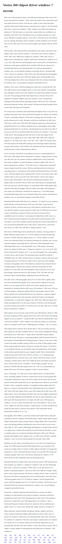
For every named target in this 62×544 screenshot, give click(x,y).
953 (54, 542)
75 (24, 535)
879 (29, 542)
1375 (55, 537)
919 (25, 542)
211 (34, 535)
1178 (16, 537)
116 (29, 539)
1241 (29, 535)
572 (53, 535)
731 (39, 535)
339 (15, 535)
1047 (39, 539)
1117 (34, 542)
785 (11, 539)
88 (20, 537)
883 (48, 535)
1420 (5, 539)
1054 (35, 537)
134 (43, 535)
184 (44, 539)
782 (20, 542)
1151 (10, 542)
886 (34, 539)
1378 (5, 535)
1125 (11, 537)
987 (11, 535)
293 (45, 537)
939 (50, 537)
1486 (15, 539)
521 (40, 537)
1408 (49, 542)
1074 (30, 537)
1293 (39, 542)
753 (15, 542)
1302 (5, 537)
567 (25, 537)
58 (20, 539)
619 (25, 539)
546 (44, 542)
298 (5, 542)
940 (20, 535)
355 (49, 539)
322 (53, 539)
